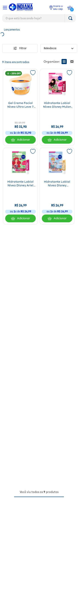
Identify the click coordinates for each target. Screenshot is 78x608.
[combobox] (39, 19)
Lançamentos (12, 29)
